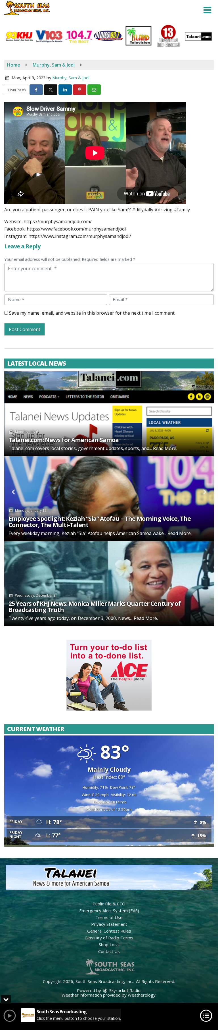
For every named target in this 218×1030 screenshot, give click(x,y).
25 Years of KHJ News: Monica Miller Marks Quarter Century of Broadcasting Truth (95, 607)
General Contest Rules (109, 931)
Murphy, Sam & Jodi (70, 77)
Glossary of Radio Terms (109, 938)
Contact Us (109, 951)
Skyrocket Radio (124, 990)
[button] (207, 10)
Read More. (165, 448)
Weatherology (142, 995)
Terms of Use (109, 917)
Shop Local (109, 944)
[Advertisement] (109, 675)
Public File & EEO (109, 904)
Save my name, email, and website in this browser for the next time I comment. (92, 313)
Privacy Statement (109, 924)
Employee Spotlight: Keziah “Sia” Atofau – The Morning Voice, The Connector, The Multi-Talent (100, 522)
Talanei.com (21, 448)
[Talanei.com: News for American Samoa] (109, 413)
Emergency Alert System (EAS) (109, 910)
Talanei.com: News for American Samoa (64, 440)
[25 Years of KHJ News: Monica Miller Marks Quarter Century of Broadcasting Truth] (109, 583)
